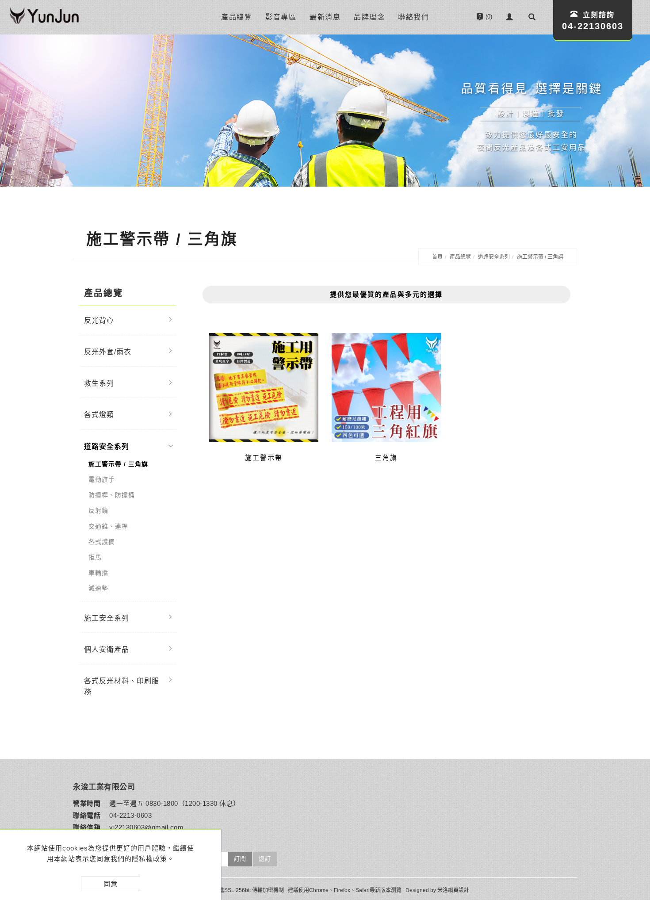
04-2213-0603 (130, 815)
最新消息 (325, 17)
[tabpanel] (325, 110)
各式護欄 (101, 541)
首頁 (437, 257)
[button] (532, 16)
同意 (110, 884)
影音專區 (280, 17)
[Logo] (44, 17)
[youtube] (632, 817)
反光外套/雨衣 (107, 352)
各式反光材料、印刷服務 (121, 686)
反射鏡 (98, 510)
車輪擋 (98, 572)
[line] (632, 773)
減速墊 (98, 588)
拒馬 (95, 557)
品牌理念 (369, 17)
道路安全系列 (494, 257)
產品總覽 (236, 17)
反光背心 (99, 320)
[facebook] (632, 795)
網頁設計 (458, 890)
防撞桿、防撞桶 (111, 494)
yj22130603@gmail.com (146, 827)
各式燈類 (99, 414)
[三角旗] (386, 387)
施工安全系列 (106, 618)
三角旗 (386, 457)
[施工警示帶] (263, 387)
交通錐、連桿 (108, 526)
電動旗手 (101, 479)
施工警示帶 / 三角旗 (540, 257)
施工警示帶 (264, 457)
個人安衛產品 (106, 649)
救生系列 (99, 383)
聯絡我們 (413, 17)
